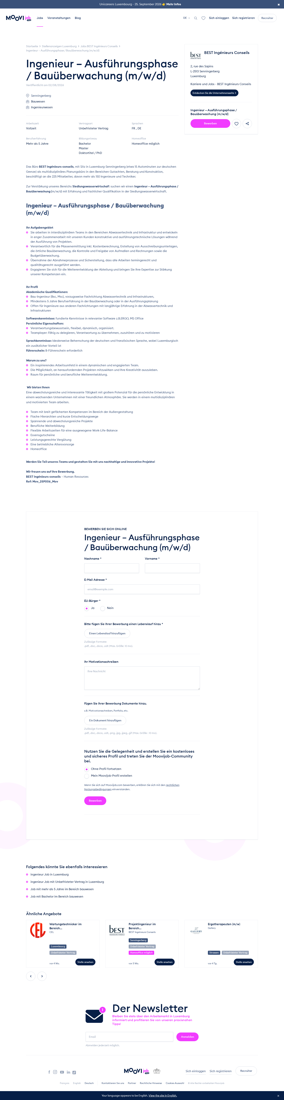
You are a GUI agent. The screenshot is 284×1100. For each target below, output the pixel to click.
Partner (132, 1083)
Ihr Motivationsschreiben (101, 662)
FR (133, 128)
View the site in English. (163, 1095)
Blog (78, 18)
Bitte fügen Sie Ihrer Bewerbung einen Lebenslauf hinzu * (123, 624)
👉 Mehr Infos (171, 4)
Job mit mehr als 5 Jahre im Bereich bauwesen (62, 889)
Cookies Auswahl (175, 1083)
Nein (110, 608)
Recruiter (267, 18)
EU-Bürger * (92, 601)
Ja (92, 608)
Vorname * (152, 558)
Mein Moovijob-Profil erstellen (111, 775)
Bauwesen (38, 101)
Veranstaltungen (59, 18)
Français (64, 1083)
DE (185, 18)
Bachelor (85, 143)
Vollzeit (31, 128)
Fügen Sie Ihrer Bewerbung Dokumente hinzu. (115, 703)
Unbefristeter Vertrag (93, 128)
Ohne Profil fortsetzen (106, 769)
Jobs (40, 18)
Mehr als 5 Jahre (37, 143)
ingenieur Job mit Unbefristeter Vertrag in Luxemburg (67, 882)
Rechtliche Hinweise (151, 1083)
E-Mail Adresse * (95, 580)
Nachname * (92, 558)
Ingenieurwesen (42, 107)
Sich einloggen (219, 18)
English (77, 1083)
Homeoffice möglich (146, 143)
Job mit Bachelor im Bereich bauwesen (57, 896)
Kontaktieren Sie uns (113, 1083)
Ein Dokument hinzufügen (105, 720)
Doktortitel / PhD (90, 153)
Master (83, 148)
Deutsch (89, 1083)
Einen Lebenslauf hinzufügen (107, 633)
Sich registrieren (243, 18)
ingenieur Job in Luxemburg (50, 874)
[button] (30, 976)
